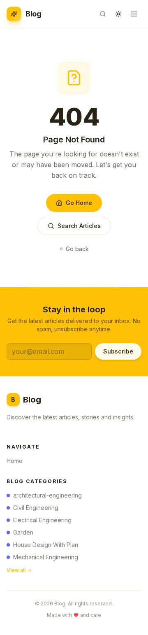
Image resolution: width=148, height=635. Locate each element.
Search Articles (79, 225)
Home (15, 460)
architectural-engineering (47, 495)
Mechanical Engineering (45, 557)
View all (16, 570)
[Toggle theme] (118, 14)
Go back (77, 248)
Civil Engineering (35, 507)
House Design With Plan (45, 544)
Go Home (79, 202)
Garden (23, 532)
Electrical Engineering (42, 519)
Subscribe (118, 351)
